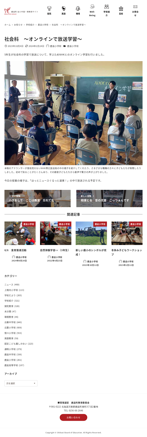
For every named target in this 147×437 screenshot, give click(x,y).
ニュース (8, 284)
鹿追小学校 (73, 45)
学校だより (10, 295)
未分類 (7, 311)
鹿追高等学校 (11, 365)
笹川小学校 (10, 332)
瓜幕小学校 (10, 327)
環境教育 (8, 316)
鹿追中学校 (10, 354)
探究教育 (8, 306)
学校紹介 (8, 300)
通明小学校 (10, 349)
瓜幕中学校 (10, 322)
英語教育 (8, 338)
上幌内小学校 (11, 289)
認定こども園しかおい (15, 343)
